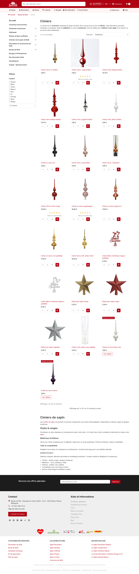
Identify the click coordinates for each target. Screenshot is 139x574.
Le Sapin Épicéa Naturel (99, 557)
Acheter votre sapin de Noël (19, 40)
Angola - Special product (18, 65)
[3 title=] (85, 76)
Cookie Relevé (86, 570)
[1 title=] (81, 76)
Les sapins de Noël (57, 541)
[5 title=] (90, 76)
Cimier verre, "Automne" (111, 163)
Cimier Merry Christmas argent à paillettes (52, 303)
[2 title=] (83, 76)
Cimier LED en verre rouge (50, 206)
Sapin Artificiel (55, 551)
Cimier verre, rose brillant (81, 163)
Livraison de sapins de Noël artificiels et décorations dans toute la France (80, 565)
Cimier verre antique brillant (112, 70)
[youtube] (21, 520)
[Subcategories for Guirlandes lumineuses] (35, 28)
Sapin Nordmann (56, 545)
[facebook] (9, 520)
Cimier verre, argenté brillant (82, 119)
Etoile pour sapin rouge (110, 301)
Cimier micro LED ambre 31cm (83, 256)
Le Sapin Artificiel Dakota (100, 551)
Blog (72, 520)
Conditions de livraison (79, 505)
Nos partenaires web (100, 570)
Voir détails (107, 354)
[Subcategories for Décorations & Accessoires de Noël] (35, 44)
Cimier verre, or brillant (49, 70)
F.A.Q (72, 508)
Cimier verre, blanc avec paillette (83, 347)
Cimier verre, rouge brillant (81, 70)
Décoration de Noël (15, 545)
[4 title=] (87, 76)
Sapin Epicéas (55, 548)
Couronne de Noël (56, 560)
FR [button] (106, 4)
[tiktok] (25, 520)
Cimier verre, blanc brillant (111, 119)
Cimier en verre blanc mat (111, 347)
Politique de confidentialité (71, 570)
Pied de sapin (13, 557)
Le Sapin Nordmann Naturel (101, 545)
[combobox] (53, 4)
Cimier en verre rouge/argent (82, 206)
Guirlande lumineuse (15, 551)
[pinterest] (13, 520)
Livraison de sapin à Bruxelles (43, 565)
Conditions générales (78, 502)
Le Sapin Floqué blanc (99, 548)
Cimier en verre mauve (49, 390)
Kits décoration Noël (16, 57)
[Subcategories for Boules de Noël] (35, 49)
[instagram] (17, 520)
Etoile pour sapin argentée (50, 347)
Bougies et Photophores (18, 53)
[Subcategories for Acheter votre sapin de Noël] (35, 39)
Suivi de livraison (77, 523)
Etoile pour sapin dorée (80, 301)
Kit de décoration (14, 554)
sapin (42, 434)
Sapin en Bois (54, 557)
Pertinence (99, 35)
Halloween (13, 32)
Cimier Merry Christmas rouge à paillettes (113, 257)
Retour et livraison (77, 511)
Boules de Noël (14, 50)
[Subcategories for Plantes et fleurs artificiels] (35, 36)
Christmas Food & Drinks (18, 25)
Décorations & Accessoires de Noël (20, 45)
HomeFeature (14, 61)
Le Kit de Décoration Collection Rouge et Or (107, 554)
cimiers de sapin (49, 422)
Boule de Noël (13, 548)
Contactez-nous (17, 514)
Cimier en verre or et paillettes (52, 256)
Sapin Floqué (54, 554)
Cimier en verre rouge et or (112, 206)
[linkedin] (29, 520)
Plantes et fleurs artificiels (18, 36)
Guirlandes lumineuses (17, 28)
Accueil (12, 20)
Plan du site (75, 517)
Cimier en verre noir (48, 163)
